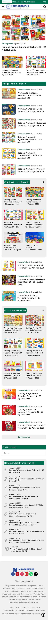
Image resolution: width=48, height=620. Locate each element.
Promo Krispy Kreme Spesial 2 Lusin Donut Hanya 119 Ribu (26, 480)
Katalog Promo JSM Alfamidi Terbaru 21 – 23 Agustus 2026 (31, 266)
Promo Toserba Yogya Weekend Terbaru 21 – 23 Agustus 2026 (28, 298)
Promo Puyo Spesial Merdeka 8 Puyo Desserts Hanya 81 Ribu (24, 488)
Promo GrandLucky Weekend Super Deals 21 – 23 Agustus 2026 (31, 282)
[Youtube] (27, 574)
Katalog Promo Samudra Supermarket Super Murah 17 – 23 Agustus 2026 (34, 247)
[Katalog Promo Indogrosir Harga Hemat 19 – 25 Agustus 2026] (13, 237)
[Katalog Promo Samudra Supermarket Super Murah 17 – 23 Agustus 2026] (34, 237)
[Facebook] (13, 574)
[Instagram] (22, 574)
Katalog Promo (7, 43)
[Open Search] (44, 7)
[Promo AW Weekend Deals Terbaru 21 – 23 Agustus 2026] (9, 109)
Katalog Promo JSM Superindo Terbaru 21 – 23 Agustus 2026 (31, 124)
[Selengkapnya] (43, 182)
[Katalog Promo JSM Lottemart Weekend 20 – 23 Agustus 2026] (9, 411)
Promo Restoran (23, 105)
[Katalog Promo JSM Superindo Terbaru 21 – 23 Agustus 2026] (9, 123)
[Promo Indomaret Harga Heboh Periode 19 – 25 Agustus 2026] (34, 215)
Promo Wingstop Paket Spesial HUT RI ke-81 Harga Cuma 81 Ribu (26, 506)
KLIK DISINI (34, 602)
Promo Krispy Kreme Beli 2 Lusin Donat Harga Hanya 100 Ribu (26, 550)
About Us (13, 607)
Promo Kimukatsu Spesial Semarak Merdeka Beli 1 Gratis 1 (23, 497)
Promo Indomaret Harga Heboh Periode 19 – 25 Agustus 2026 (34, 224)
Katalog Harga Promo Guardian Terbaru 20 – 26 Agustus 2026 (29, 396)
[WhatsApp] (31, 574)
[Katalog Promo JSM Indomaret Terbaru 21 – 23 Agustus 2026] (9, 154)
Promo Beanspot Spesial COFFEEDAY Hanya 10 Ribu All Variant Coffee (24, 524)
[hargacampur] (17, 6)
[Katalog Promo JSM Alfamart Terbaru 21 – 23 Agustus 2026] (9, 169)
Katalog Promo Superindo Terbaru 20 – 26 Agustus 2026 (13, 202)
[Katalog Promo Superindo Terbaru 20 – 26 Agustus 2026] (24, 27)
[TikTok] (36, 574)
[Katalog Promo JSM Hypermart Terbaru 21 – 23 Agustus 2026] (9, 138)
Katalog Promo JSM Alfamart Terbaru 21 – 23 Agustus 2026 (31, 170)
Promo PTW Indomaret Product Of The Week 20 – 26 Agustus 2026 (36, 72)
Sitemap (35, 607)
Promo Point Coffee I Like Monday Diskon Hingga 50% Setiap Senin (26, 541)
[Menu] (3, 6)
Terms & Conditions (26, 610)
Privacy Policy (9, 610)
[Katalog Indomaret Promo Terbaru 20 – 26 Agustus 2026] (12, 62)
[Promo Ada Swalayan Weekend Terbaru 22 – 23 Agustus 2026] (9, 94)
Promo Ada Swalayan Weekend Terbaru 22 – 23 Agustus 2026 (29, 95)
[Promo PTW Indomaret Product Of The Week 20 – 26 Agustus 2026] (36, 62)
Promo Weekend (23, 90)
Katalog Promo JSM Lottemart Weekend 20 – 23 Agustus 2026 (30, 412)
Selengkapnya (24, 437)
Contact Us (24, 607)
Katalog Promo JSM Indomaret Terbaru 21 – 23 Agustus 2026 (29, 155)
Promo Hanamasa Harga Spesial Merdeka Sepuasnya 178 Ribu (23, 515)
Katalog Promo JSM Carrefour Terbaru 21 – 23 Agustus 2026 (31, 426)
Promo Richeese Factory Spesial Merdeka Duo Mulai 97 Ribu (26, 532)
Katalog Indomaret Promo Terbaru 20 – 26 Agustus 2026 (11, 72)
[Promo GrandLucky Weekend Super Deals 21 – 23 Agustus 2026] (9, 281)
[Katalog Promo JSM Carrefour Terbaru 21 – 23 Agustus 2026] (9, 426)
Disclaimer (40, 610)
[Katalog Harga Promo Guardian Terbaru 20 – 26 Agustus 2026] (9, 395)
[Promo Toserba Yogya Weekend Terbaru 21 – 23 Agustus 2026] (9, 297)
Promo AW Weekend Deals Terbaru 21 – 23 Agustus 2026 (30, 110)
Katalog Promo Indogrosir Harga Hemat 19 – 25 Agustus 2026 (13, 247)
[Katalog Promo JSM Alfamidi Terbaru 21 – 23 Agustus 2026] (9, 266)
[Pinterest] (17, 574)
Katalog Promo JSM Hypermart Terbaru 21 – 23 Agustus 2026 (29, 139)
